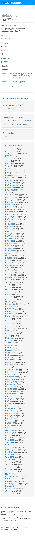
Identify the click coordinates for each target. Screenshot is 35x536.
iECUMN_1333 (11, 243)
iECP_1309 (9, 226)
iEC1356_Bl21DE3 (12, 304)
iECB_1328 (9, 180)
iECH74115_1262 (12, 202)
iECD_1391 (9, 185)
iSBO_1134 (9, 265)
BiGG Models (11, 2)
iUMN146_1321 (11, 275)
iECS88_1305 (10, 228)
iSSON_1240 (6, 38)
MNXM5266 (28, 121)
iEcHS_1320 (10, 204)
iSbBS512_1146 (11, 262)
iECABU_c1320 (11, 177)
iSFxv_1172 (10, 272)
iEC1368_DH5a (11, 313)
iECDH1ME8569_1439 (14, 190)
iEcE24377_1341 (12, 197)
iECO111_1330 (11, 216)
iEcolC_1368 (10, 224)
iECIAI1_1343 (10, 207)
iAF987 (8, 292)
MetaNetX (15, 125)
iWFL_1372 (9, 282)
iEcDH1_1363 (10, 187)
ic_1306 (8, 168)
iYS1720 (8, 321)
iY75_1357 (9, 296)
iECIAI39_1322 (11, 209)
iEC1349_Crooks (12, 306)
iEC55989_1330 (11, 175)
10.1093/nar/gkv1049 (9, 521)
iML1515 (8, 301)
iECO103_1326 (11, 214)
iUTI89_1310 (10, 279)
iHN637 (8, 294)
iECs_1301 (9, 231)
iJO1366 (8, 148)
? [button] (29, 98)
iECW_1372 (10, 245)
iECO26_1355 (10, 219)
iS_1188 (8, 260)
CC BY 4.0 (22, 125)
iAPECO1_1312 (11, 153)
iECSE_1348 (10, 233)
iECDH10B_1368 (12, 194)
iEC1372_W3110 (12, 311)
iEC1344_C (9, 316)
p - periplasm (6, 61)
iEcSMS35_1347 (11, 238)
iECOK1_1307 (11, 221)
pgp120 (8, 108)
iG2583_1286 (10, 253)
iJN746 (8, 160)
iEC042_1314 (10, 173)
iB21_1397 (9, 165)
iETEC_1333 (10, 250)
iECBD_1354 (10, 182)
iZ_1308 (8, 284)
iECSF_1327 (10, 236)
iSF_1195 (9, 158)
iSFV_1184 (9, 270)
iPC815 (8, 156)
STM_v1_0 (9, 289)
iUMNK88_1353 (11, 277)
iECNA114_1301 (11, 211)
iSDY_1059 (9, 267)
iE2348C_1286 (11, 170)
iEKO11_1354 (10, 248)
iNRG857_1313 (11, 258)
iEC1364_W (10, 309)
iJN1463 (8, 318)
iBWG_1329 (10, 163)
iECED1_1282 (11, 199)
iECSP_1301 (10, 241)
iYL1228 (8, 287)
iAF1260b (9, 299)
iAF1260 (8, 151)
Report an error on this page (15, 98)
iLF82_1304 (10, 255)
